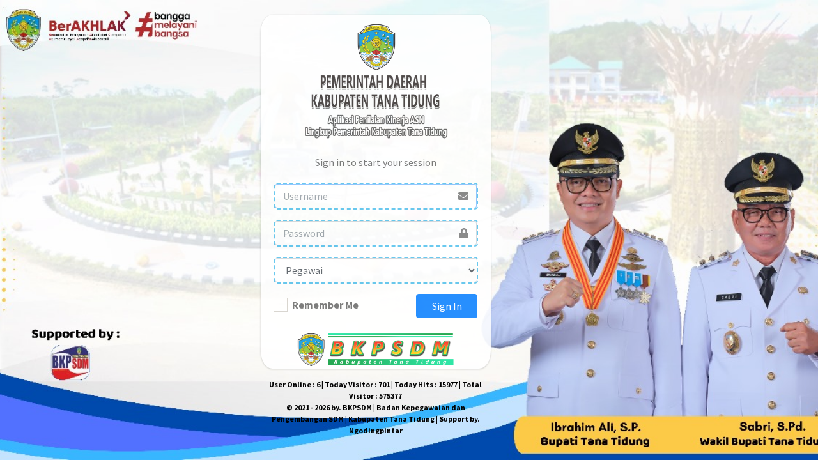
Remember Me (325, 304)
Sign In (447, 306)
